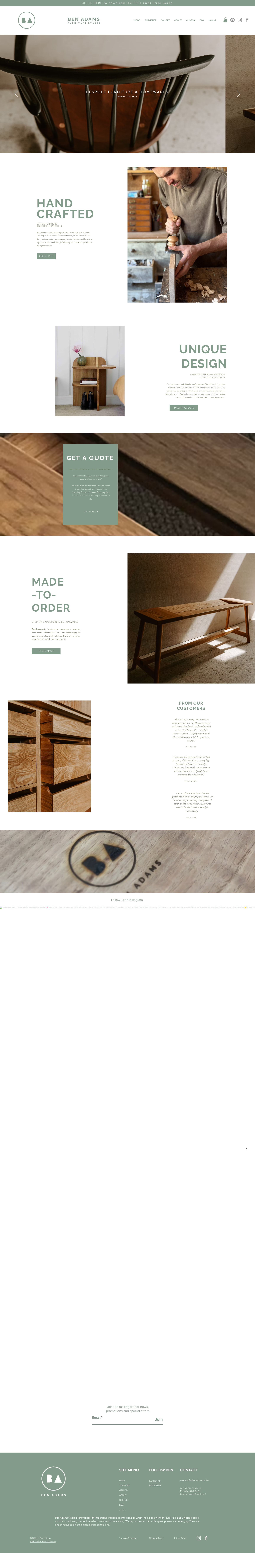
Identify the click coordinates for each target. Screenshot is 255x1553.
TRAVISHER (124, 1485)
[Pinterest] (232, 20)
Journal (122, 1509)
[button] (225, 19)
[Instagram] (240, 20)
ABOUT (122, 1495)
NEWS (122, 1480)
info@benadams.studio (198, 1480)
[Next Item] (246, 1149)
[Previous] (16, 94)
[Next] (238, 94)
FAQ (121, 1505)
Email (96, 1417)
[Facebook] (247, 20)
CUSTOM (123, 1500)
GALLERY (123, 1490)
